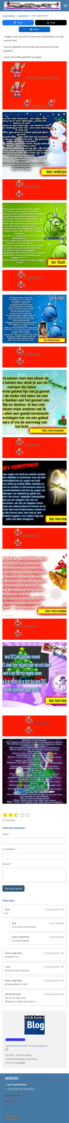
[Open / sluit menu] (65, 5)
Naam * (6, 834)
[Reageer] (62, 909)
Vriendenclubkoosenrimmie (16, 1046)
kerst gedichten (40, 15)
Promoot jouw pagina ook (38, 1046)
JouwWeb (20, 1063)
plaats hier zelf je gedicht (21, 1088)
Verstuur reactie (13, 888)
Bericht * (7, 863)
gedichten (23, 15)
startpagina (8, 15)
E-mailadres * (9, 849)
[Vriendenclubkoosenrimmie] (7, 1049)
